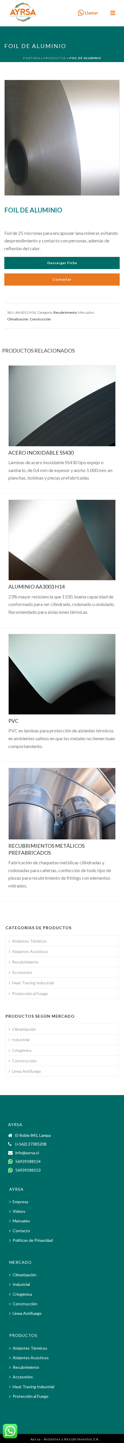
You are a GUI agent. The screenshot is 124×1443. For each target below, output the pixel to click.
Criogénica (21, 1050)
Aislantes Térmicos (29, 941)
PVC (13, 721)
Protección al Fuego (30, 993)
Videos (19, 1211)
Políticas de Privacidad (33, 1240)
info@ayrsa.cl (27, 1152)
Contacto (21, 1230)
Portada (31, 58)
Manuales (21, 1220)
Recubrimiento (65, 312)
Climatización (17, 319)
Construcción (40, 319)
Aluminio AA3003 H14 (36, 586)
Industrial (20, 1039)
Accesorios (22, 972)
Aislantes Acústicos (30, 951)
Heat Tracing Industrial (33, 982)
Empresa (20, 1201)
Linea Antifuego (26, 1071)
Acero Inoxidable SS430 (41, 452)
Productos (55, 58)
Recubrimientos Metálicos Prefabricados (46, 849)
